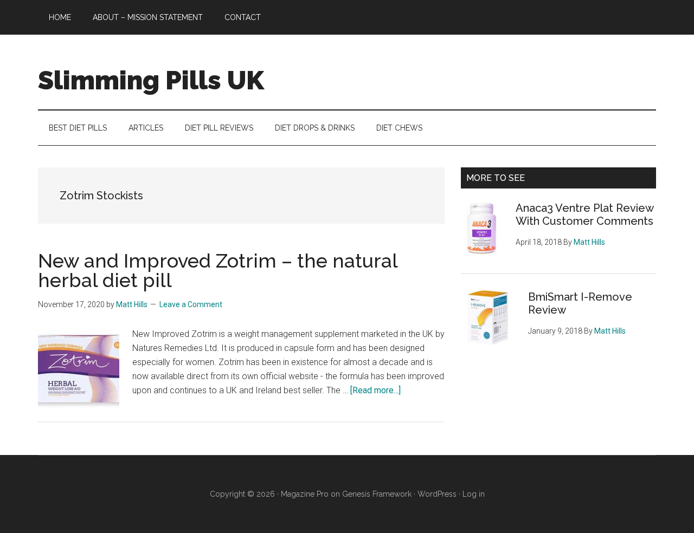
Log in (473, 494)
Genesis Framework (377, 494)
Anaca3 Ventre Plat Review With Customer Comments (584, 214)
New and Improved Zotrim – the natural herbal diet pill (217, 270)
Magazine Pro (305, 494)
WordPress (437, 494)
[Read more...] (375, 390)
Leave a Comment (190, 304)
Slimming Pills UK (151, 80)
